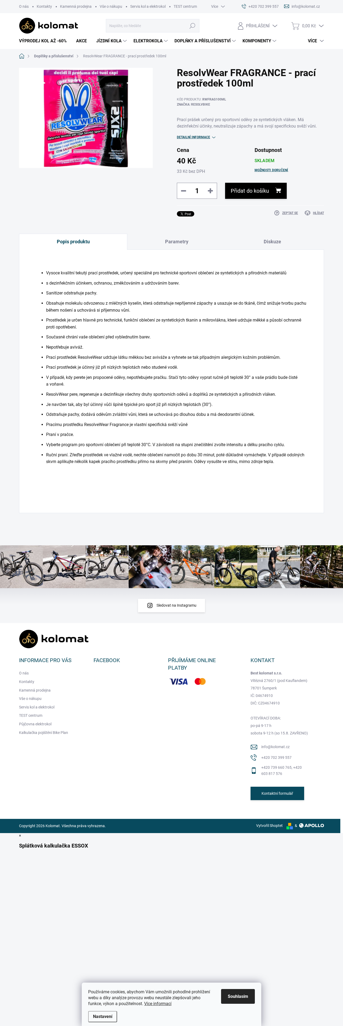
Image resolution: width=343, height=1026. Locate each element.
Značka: (193, 104)
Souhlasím (238, 996)
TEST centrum (185, 6)
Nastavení (102, 1016)
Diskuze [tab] (272, 241)
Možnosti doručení (271, 170)
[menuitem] (45, 41)
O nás (24, 6)
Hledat (192, 26)
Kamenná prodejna (76, 6)
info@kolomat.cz (275, 747)
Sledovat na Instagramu (176, 605)
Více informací (158, 1003)
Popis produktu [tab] (73, 241)
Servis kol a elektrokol (148, 6)
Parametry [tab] (176, 241)
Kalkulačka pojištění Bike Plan (43, 732)
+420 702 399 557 (276, 757)
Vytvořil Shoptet (269, 825)
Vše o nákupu (111, 6)
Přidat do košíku (250, 191)
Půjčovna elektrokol (35, 724)
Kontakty (44, 6)
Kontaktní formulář (277, 793)
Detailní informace (193, 137)
